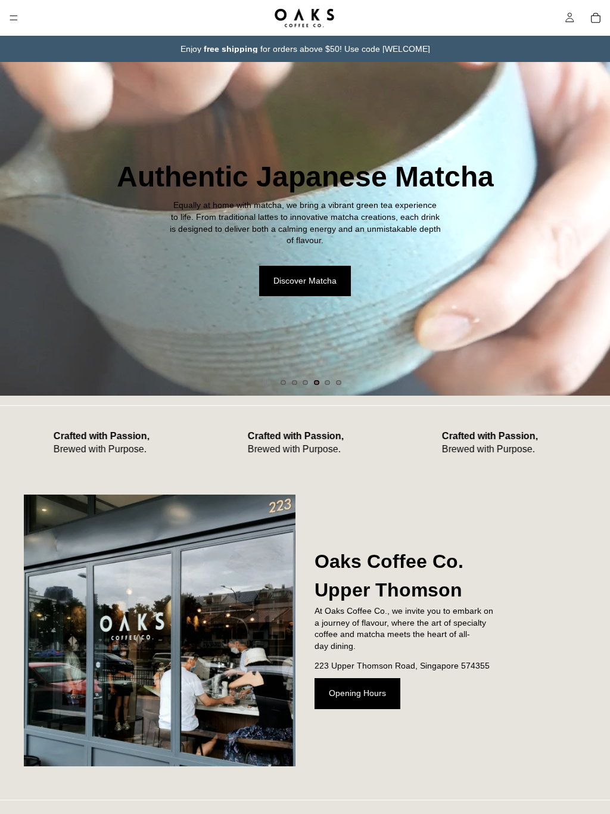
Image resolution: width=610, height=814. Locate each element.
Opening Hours (357, 693)
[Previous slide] (19, 229)
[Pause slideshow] (265, 382)
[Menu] (13, 18)
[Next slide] (591, 229)
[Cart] (596, 18)
